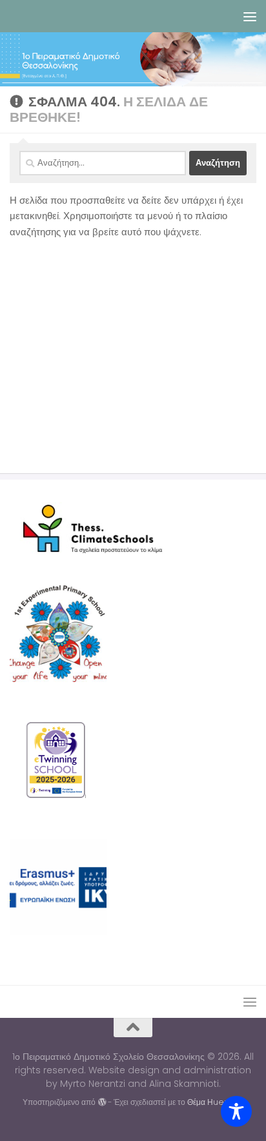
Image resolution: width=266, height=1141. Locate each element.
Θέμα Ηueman (215, 1102)
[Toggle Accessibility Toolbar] (236, 1111)
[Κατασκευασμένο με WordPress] (101, 1102)
